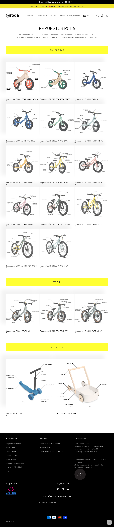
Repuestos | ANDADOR (66, 413)
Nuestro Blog (10, 447)
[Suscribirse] (74, 502)
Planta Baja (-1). (45, 447)
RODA (12, 521)
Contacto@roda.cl (82, 443)
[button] (30, 15)
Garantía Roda (11, 459)
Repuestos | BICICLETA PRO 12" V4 (88, 141)
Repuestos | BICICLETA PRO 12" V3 (54, 141)
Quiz (7, 471)
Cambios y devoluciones (15, 463)
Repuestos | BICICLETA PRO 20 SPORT (56, 224)
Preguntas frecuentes (13, 443)
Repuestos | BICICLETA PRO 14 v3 (19, 182)
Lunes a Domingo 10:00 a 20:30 (51, 451)
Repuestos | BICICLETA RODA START (55, 99)
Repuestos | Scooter (14, 413)
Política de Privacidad (14, 467)
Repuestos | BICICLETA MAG (86, 99)
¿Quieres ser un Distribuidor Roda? (89, 465)
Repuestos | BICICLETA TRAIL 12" (19, 331)
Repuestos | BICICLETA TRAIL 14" (54, 331)
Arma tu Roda (11, 451)
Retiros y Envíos (12, 455)
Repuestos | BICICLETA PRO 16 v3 (88, 182)
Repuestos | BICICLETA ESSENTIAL (20, 141)
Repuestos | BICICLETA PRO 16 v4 (19, 224)
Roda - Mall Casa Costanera (50, 443)
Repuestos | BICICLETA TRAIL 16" (88, 331)
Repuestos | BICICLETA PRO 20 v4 (88, 224)
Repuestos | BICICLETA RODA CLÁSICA (22, 99)
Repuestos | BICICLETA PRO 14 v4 (54, 182)
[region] (57, 2)
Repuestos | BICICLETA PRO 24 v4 (54, 266)
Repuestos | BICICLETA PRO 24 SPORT (21, 266)
